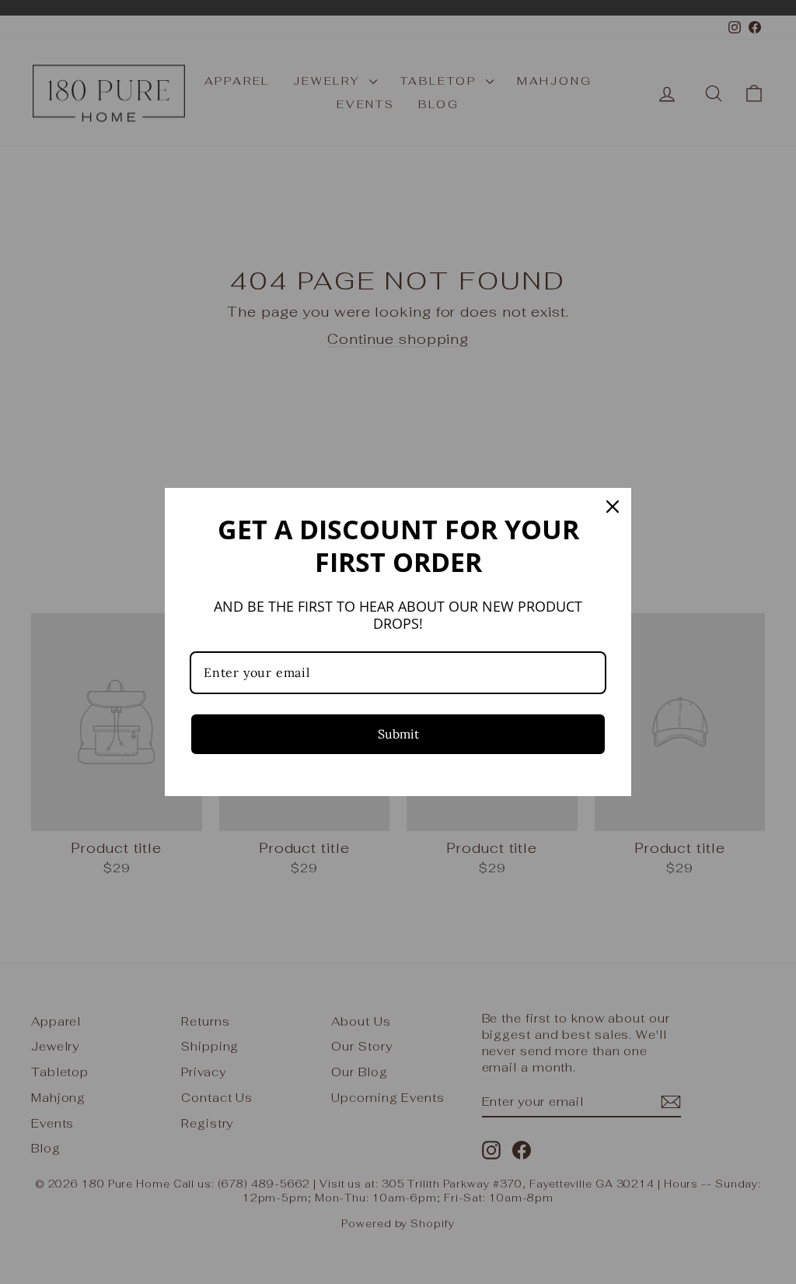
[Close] (612, 506)
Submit (398, 734)
